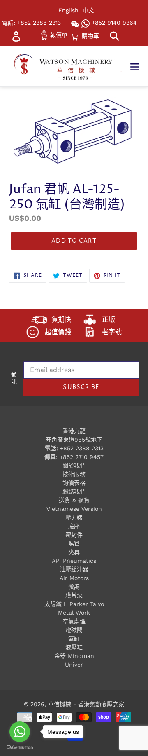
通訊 (14, 379)
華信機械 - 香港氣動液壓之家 (86, 704)
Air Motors (74, 578)
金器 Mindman (74, 656)
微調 (74, 586)
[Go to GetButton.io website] (20, 747)
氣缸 (74, 638)
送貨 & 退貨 (74, 500)
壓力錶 (74, 517)
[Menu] (139, 66)
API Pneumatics (74, 560)
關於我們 (74, 465)
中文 (88, 10)
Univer (74, 664)
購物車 (90, 35)
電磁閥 (74, 630)
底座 (74, 526)
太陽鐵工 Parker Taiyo (74, 604)
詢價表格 (74, 483)
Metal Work (74, 612)
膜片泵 (74, 595)
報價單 (57, 35)
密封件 (74, 534)
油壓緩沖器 (74, 569)
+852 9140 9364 (113, 22)
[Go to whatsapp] (19, 731)
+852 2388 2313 (82, 448)
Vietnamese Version (74, 509)
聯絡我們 (74, 491)
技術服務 (74, 474)
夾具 (74, 552)
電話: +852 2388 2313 (31, 22)
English (68, 10)
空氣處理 (74, 621)
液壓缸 (74, 647)
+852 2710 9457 (82, 457)
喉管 (74, 543)
